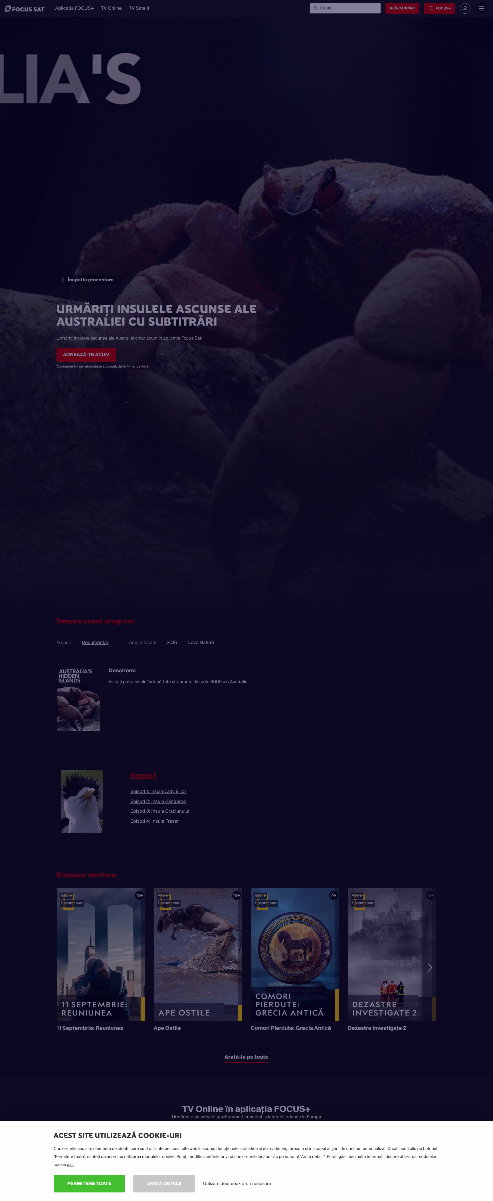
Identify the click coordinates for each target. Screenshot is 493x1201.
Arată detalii (164, 1183)
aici (70, 1164)
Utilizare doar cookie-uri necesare (237, 1183)
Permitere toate (89, 1183)
